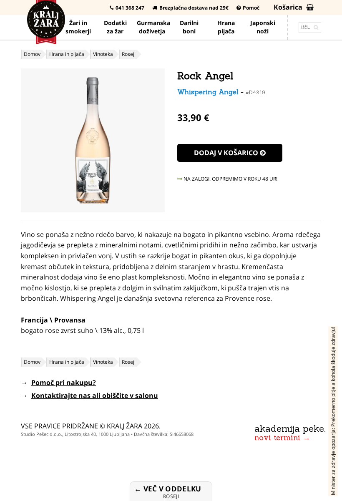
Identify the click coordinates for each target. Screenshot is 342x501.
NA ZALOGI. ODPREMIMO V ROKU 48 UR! (229, 178)
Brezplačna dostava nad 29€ (194, 7)
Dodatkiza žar (115, 27)
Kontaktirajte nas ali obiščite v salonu (94, 395)
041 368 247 (130, 7)
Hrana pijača (226, 27)
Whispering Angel (208, 92)
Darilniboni (189, 27)
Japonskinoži (262, 27)
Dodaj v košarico (227, 152)
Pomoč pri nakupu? (63, 382)
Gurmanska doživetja (153, 27)
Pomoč (251, 7)
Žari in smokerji (78, 27)
